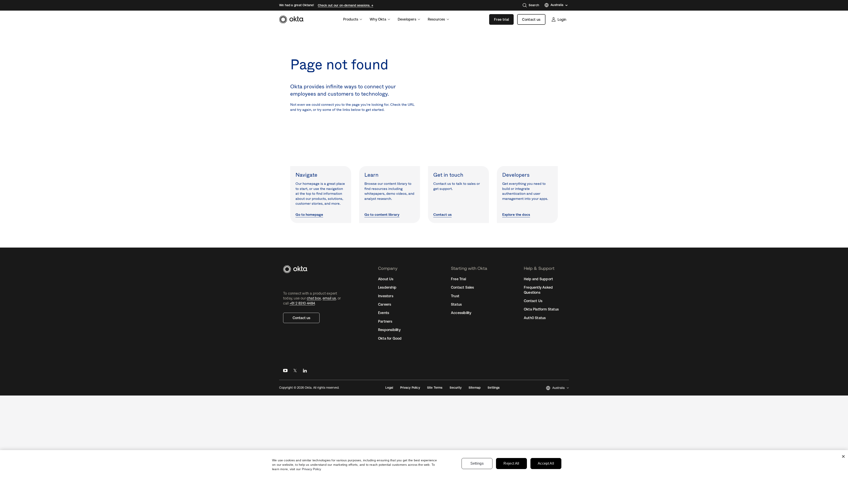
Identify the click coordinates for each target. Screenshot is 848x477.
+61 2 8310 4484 (302, 303)
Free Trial (458, 279)
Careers (384, 304)
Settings (477, 463)
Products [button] (350, 19)
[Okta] (291, 19)
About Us (386, 279)
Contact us (531, 19)
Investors (385, 296)
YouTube (285, 372)
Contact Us (533, 301)
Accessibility (461, 313)
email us (329, 298)
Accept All (546, 463)
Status (456, 304)
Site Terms (435, 387)
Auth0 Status (535, 318)
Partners (385, 321)
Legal (389, 387)
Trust (455, 296)
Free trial (501, 19)
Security (456, 387)
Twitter (295, 372)
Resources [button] (436, 19)
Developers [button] (407, 19)
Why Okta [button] (378, 19)
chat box (314, 298)
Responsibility (389, 330)
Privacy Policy (410, 387)
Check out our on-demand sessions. (344, 5)
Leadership (387, 287)
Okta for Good (390, 338)
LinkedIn (305, 372)
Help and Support (538, 279)
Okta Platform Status (541, 309)
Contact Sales (462, 287)
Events (383, 313)
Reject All (511, 463)
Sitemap (475, 387)
